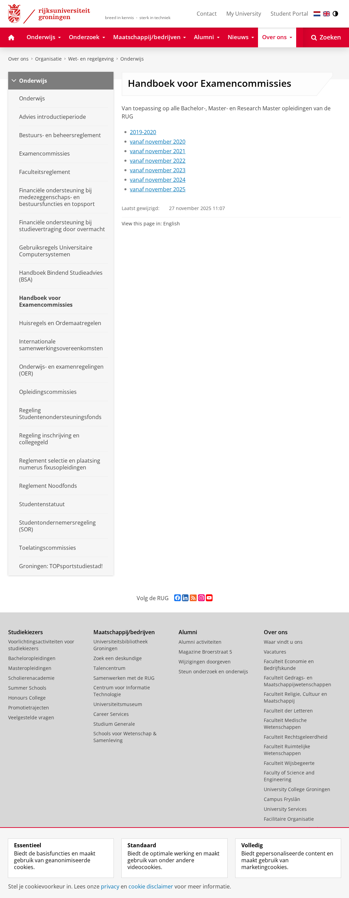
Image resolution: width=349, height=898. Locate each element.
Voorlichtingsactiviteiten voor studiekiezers (41, 645)
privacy (110, 886)
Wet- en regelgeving (91, 58)
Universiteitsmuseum (117, 704)
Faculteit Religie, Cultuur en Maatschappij (295, 697)
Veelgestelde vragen (31, 717)
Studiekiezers (25, 632)
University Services (285, 809)
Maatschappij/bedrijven (124, 632)
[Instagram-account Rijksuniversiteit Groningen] (201, 598)
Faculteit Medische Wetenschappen (285, 723)
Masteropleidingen (29, 668)
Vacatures (275, 651)
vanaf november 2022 (157, 160)
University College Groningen (297, 789)
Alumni (188, 632)
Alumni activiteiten (200, 642)
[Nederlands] (317, 13)
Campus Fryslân (282, 799)
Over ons (18, 58)
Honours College (27, 697)
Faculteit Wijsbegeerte (289, 763)
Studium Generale (114, 724)
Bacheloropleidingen (32, 658)
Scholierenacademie (31, 678)
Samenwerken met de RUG (123, 678)
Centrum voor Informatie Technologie (121, 690)
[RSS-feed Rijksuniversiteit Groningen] (193, 598)
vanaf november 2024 (157, 179)
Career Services (111, 714)
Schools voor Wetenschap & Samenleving (124, 736)
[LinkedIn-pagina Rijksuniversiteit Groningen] (185, 598)
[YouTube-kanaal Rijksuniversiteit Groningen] (209, 598)
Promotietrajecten (28, 707)
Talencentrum (109, 668)
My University (243, 13)
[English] (326, 13)
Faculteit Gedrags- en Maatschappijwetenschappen (297, 681)
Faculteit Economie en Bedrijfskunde (289, 664)
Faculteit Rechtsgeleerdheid (296, 737)
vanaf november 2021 (157, 151)
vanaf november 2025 (157, 189)
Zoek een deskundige (117, 658)
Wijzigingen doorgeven (205, 661)
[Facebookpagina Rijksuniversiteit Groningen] (177, 598)
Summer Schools (27, 688)
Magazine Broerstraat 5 (205, 651)
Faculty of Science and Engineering (289, 776)
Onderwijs (132, 58)
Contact (207, 13)
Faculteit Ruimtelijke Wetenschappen (287, 749)
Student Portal (289, 13)
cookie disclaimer (150, 886)
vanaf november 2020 (157, 141)
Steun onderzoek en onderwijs (213, 671)
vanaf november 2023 (157, 170)
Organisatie (48, 58)
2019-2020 (143, 132)
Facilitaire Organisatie (289, 819)
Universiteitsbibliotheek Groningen (120, 645)
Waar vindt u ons (283, 642)
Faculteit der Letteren (288, 710)
